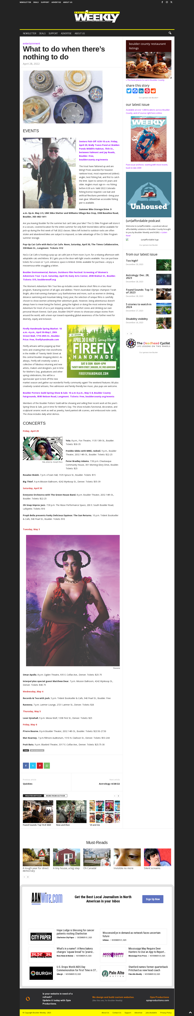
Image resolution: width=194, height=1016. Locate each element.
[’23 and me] (105, 811)
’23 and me (95, 824)
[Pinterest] (40, 766)
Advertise (56, 2)
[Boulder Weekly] (97, 16)
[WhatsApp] (47, 766)
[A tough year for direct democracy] (36, 857)
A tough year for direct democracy (35, 870)
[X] (171, 2)
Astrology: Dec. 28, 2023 (137, 276)
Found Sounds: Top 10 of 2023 (37, 824)
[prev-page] (114, 795)
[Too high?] (163, 265)
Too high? (132, 260)
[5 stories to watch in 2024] (163, 308)
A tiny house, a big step (66, 868)
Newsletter (25, 2)
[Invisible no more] (127, 857)
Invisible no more (123, 868)
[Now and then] (71, 811)
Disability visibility (137, 318)
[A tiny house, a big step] (66, 857)
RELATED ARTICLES (33, 796)
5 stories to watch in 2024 (138, 305)
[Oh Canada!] (97, 857)
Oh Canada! (89, 868)
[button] (170, 33)
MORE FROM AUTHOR (55, 796)
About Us (67, 2)
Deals (36, 2)
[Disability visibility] (163, 323)
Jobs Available (151, 1012)
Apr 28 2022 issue (37, 750)
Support (45, 2)
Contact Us (116, 1012)
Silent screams (152, 868)
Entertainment (31, 43)
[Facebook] (162, 2)
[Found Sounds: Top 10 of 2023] (38, 811)
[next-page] (118, 795)
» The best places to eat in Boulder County (145, 80)
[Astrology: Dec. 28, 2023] (163, 279)
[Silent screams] (157, 857)
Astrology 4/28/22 (109, 783)
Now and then (63, 824)
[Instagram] (167, 2)
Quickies (27, 783)
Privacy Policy (166, 1012)
